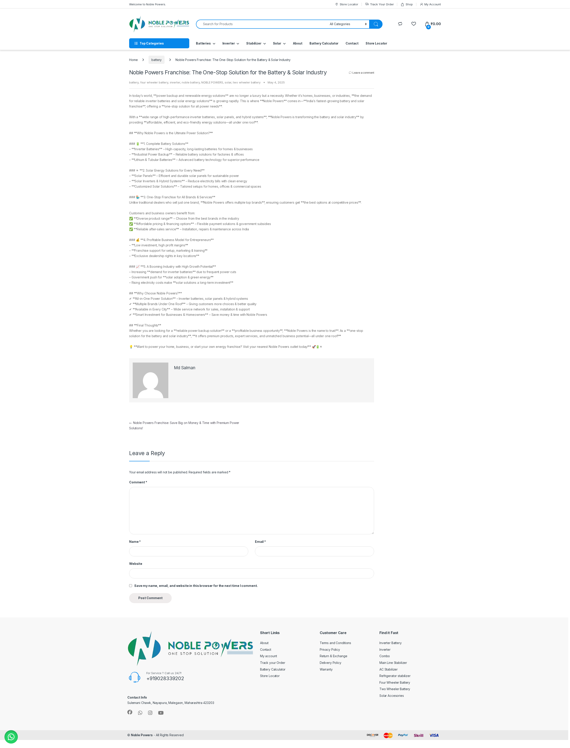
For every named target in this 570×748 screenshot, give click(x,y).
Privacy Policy (330, 649)
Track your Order (272, 663)
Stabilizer (253, 43)
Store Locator (349, 4)
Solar (277, 43)
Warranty (326, 669)
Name (135, 541)
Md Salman (184, 367)
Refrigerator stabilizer (395, 676)
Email (260, 541)
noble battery (191, 82)
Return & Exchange (333, 656)
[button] (11, 737)
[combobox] (261, 24)
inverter (175, 82)
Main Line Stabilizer (393, 663)
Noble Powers (142, 735)
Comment (138, 482)
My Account (432, 4)
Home (133, 60)
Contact (352, 43)
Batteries (203, 43)
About (297, 43)
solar (228, 82)
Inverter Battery (390, 643)
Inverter (228, 43)
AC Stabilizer (388, 669)
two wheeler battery (246, 82)
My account (268, 656)
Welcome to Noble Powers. (147, 4)
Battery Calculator (323, 43)
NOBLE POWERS (212, 82)
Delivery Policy (330, 663)
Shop (409, 4)
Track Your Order (382, 4)
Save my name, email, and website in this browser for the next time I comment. (196, 586)
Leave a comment (363, 72)
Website (135, 564)
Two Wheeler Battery (394, 689)
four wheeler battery (154, 82)
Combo (384, 656)
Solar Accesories (391, 695)
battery (156, 60)
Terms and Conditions (335, 643)
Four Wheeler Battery (394, 682)
